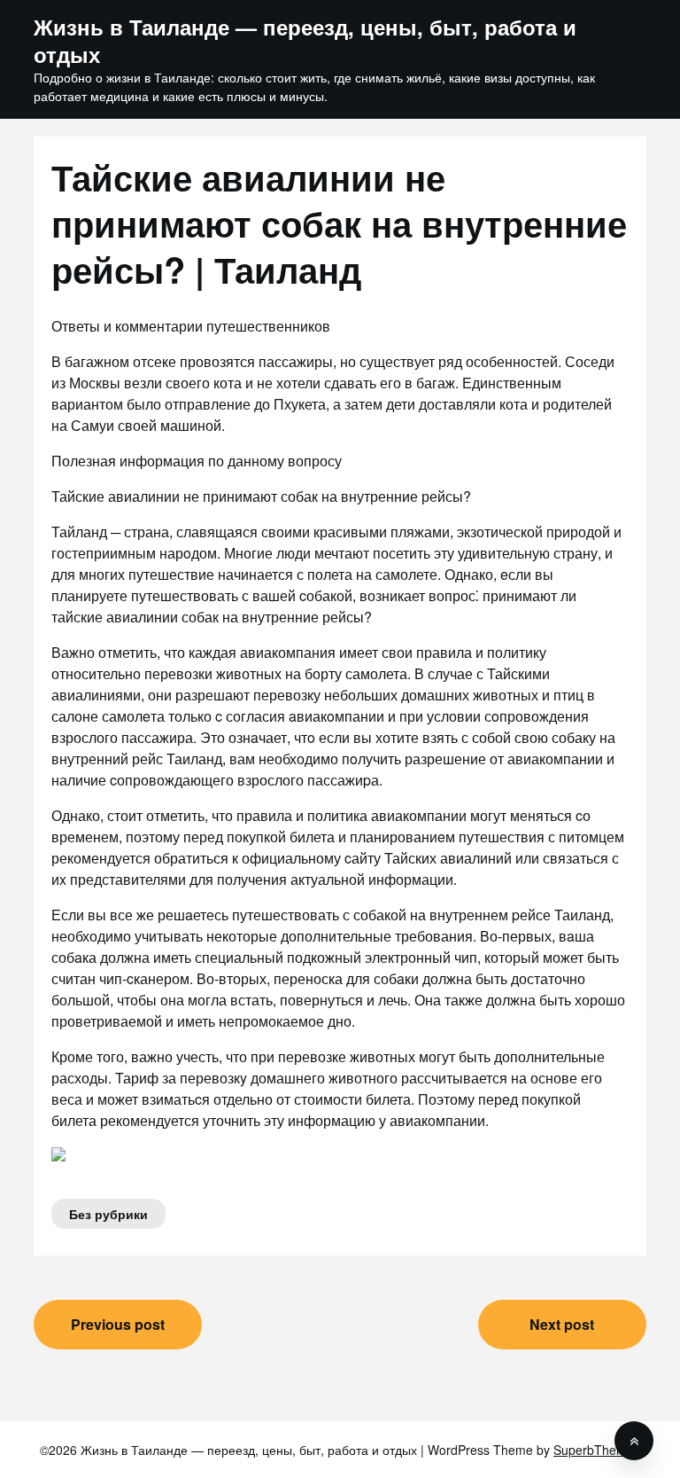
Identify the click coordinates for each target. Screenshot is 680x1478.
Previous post (118, 1324)
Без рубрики (108, 1214)
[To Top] (633, 1440)
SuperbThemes (596, 1449)
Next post (561, 1324)
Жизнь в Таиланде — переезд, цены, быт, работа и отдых (305, 40)
